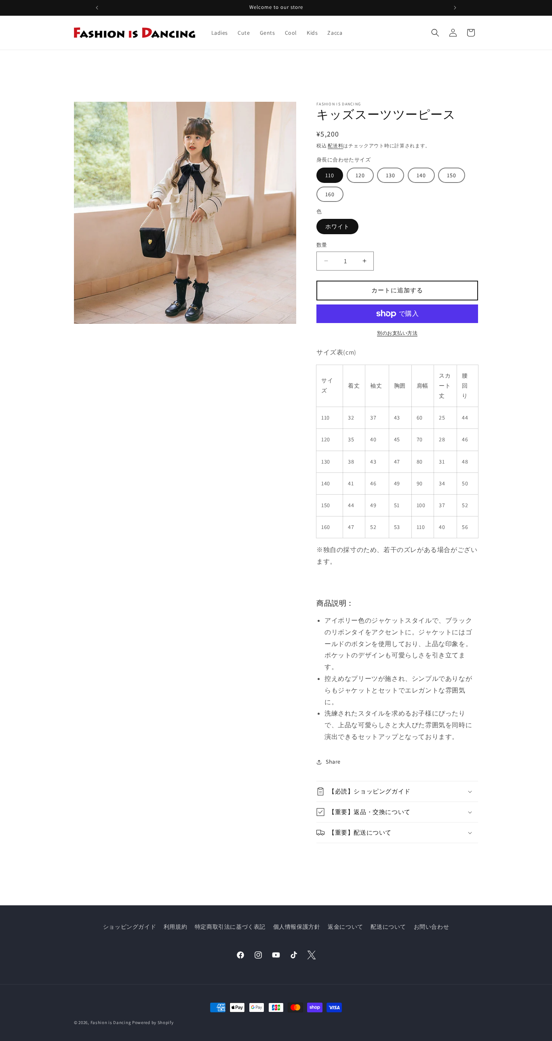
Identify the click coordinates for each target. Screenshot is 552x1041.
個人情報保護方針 (296, 926)
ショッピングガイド (129, 926)
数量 (321, 244)
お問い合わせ (431, 926)
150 (451, 175)
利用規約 (175, 926)
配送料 (335, 146)
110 (329, 175)
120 (360, 175)
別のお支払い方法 (397, 333)
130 (390, 175)
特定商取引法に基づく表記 (230, 926)
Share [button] (333, 761)
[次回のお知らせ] (455, 7)
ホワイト (337, 226)
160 (330, 194)
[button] (435, 33)
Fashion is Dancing (111, 1022)
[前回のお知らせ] (97, 7)
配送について (388, 926)
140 (421, 175)
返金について (345, 926)
